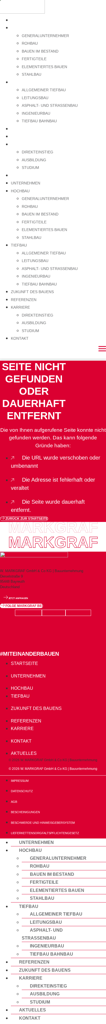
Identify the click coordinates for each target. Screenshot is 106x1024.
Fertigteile (34, 59)
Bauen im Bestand (40, 51)
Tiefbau (20, 82)
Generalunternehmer (45, 36)
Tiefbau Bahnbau (39, 121)
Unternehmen (28, 20)
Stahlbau (31, 74)
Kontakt (21, 175)
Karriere (22, 144)
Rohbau (30, 43)
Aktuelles (32, 1009)
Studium (30, 167)
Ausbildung (34, 160)
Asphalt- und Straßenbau (50, 105)
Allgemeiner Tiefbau (44, 90)
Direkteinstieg (37, 152)
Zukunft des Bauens (36, 128)
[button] (21, 606)
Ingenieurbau (36, 113)
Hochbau (22, 27)
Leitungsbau (35, 98)
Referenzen (26, 136)
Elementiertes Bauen (44, 67)
